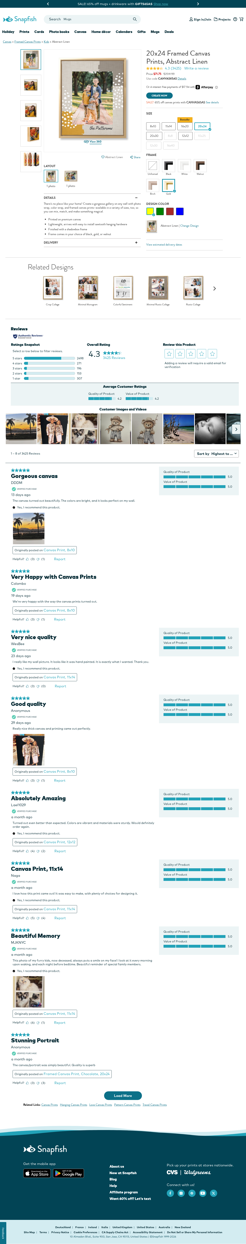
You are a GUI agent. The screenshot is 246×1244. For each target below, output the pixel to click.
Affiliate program (123, 1192)
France (79, 1227)
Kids (46, 41)
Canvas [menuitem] (80, 32)
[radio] (150, 211)
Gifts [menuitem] (141, 32)
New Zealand (183, 1227)
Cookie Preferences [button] (85, 1232)
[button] (103, 157)
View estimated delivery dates (164, 244)
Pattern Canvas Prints (127, 1104)
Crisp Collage (52, 304)
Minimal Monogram (88, 304)
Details (182, 78)
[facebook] (172, 1191)
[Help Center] (235, 19)
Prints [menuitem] (24, 32)
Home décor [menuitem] (101, 32)
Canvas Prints (49, 1104)
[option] (31, 59)
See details (212, 102)
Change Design (189, 225)
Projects (224, 19)
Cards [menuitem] (39, 32)
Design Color (157, 204)
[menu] (134, 157)
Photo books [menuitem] (59, 32)
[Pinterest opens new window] (193, 1191)
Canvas (7, 41)
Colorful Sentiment (122, 304)
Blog (113, 1179)
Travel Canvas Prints (155, 1104)
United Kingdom (123, 1227)
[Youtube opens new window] (204, 1191)
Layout (49, 166)
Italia (105, 1227)
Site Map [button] (29, 1232)
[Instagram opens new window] (183, 1191)
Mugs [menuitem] (155, 32)
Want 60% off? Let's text (130, 1198)
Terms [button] (43, 1232)
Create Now (159, 96)
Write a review (196, 68)
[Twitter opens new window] (215, 1191)
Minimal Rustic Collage (158, 304)
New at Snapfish (123, 1173)
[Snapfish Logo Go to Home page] (19, 19)
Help (113, 1186)
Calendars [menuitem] (124, 32)
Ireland (92, 1227)
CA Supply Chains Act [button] (115, 1232)
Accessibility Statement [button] (148, 1232)
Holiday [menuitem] (8, 32)
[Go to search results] (135, 19)
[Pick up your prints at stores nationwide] (172, 1172)
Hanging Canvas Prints (73, 1104)
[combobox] (92, 19)
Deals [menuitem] (169, 32)
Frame (151, 155)
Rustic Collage (193, 304)
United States (146, 1227)
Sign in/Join (202, 19)
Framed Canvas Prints (27, 41)
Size (149, 113)
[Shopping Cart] (240, 19)
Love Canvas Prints (100, 1104)
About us (116, 1166)
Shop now (169, 4)
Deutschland (63, 1227)
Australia (165, 1227)
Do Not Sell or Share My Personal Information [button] (194, 1232)
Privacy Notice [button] (60, 1232)
